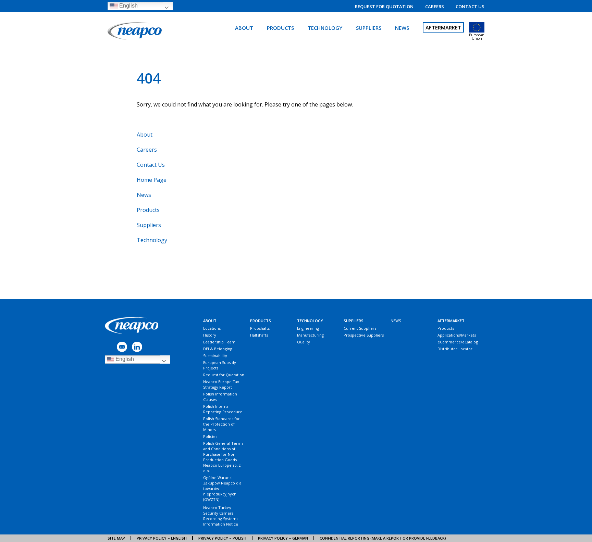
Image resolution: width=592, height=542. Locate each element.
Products (280, 27)
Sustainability (215, 355)
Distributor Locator (454, 348)
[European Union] (476, 27)
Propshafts (260, 328)
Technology (325, 27)
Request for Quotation (384, 6)
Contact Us (470, 6)
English (128, 6)
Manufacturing (310, 335)
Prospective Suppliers (364, 335)
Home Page (151, 180)
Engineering (308, 328)
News (402, 27)
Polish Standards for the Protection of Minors (221, 424)
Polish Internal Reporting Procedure (222, 409)
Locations (212, 328)
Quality (303, 341)
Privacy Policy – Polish (222, 538)
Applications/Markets (456, 335)
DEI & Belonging (217, 348)
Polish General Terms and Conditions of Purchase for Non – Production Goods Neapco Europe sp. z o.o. (223, 457)
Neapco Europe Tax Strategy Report (221, 384)
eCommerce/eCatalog (457, 341)
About (244, 27)
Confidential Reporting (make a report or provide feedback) (383, 538)
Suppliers (368, 27)
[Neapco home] (136, 31)
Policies (210, 436)
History (209, 335)
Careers (434, 6)
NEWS (396, 320)
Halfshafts (259, 335)
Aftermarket (443, 27)
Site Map (116, 538)
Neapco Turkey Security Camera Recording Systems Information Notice (220, 516)
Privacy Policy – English (162, 538)
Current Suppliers (360, 328)
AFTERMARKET (451, 320)
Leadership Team (219, 341)
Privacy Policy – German (283, 538)
